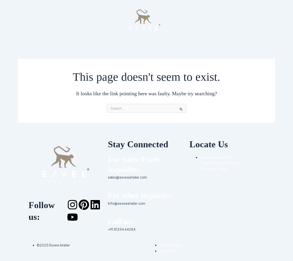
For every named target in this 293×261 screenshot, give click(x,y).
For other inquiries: (140, 195)
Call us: (120, 221)
